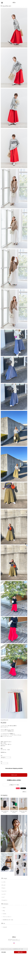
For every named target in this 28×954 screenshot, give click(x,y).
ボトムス (3, 885)
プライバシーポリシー (7, 916)
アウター (3, 888)
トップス (3, 882)
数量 (1, 761)
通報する (24, 791)
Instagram (5, 927)
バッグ (2, 897)
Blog (4, 910)
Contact (4, 913)
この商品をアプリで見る (14, 784)
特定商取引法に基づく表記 (8, 919)
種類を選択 (20, 952)
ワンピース (3, 891)
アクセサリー (4, 900)
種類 (1, 755)
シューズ (3, 894)
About (4, 907)
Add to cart (14, 775)
